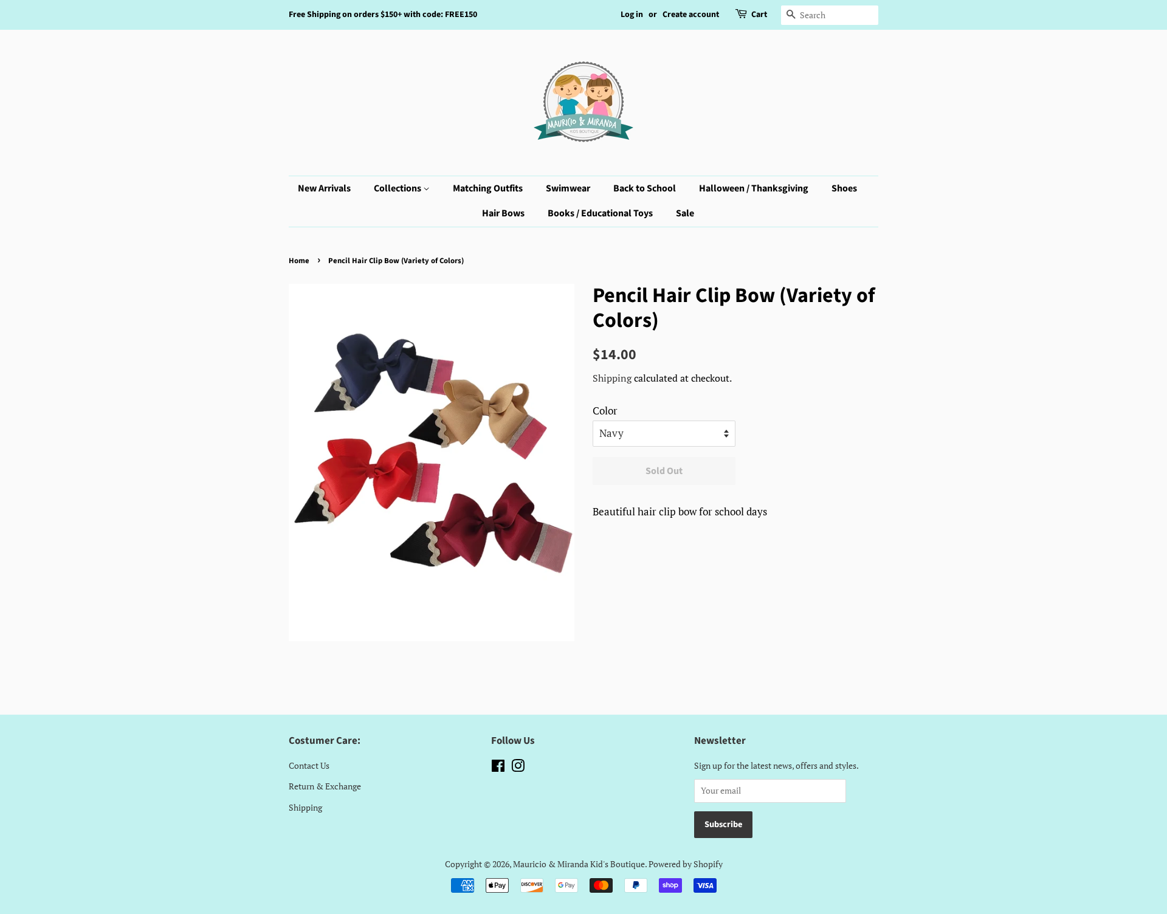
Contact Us (309, 765)
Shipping (612, 378)
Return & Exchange (325, 786)
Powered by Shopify (686, 864)
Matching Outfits (488, 188)
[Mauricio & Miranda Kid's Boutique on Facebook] (498, 768)
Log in (632, 15)
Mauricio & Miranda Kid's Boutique (579, 864)
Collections (398, 188)
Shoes (844, 188)
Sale (685, 213)
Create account (691, 15)
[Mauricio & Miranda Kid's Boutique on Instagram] (518, 768)
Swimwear (568, 188)
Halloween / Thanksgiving (753, 188)
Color (605, 410)
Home (299, 260)
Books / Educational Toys (600, 213)
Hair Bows (503, 213)
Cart (759, 15)
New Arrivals (324, 188)
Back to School (644, 188)
